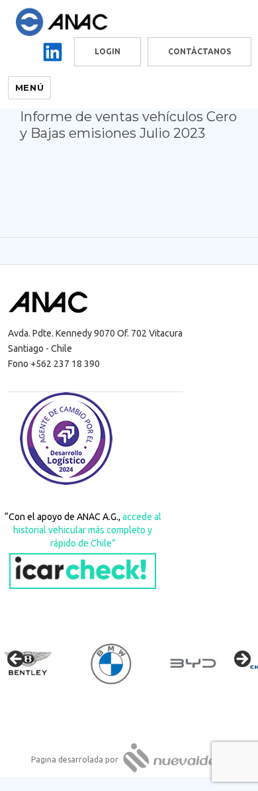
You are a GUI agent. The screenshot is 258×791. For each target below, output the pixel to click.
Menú (29, 87)
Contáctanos (199, 51)
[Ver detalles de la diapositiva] (39, 663)
